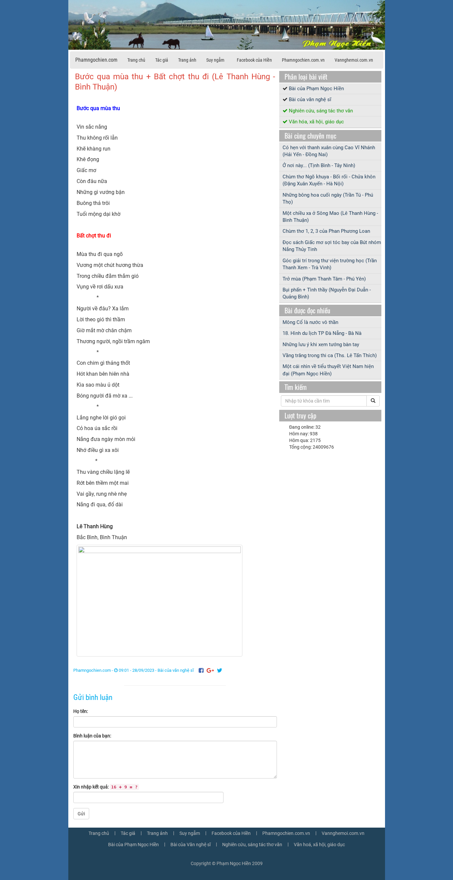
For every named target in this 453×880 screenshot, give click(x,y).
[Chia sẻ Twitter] (219, 670)
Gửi (81, 813)
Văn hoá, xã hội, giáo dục (319, 844)
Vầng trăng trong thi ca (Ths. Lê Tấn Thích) (330, 355)
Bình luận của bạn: (92, 735)
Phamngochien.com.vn (303, 60)
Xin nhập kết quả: (105, 786)
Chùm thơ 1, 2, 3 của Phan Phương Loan (326, 231)
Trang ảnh (187, 60)
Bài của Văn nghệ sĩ (190, 844)
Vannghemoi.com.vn (354, 60)
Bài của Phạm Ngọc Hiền (316, 89)
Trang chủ (136, 60)
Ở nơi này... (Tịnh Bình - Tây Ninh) (319, 165)
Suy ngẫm (215, 60)
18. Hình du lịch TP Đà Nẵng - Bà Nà (322, 333)
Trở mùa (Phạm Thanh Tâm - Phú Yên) (324, 279)
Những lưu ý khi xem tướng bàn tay (321, 344)
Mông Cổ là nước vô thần (310, 322)
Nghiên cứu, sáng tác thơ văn (321, 111)
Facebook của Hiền (254, 60)
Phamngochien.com (96, 60)
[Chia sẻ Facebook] (201, 670)
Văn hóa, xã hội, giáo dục (316, 122)
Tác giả (161, 60)
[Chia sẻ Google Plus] (210, 670)
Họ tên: (80, 711)
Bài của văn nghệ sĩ (176, 670)
